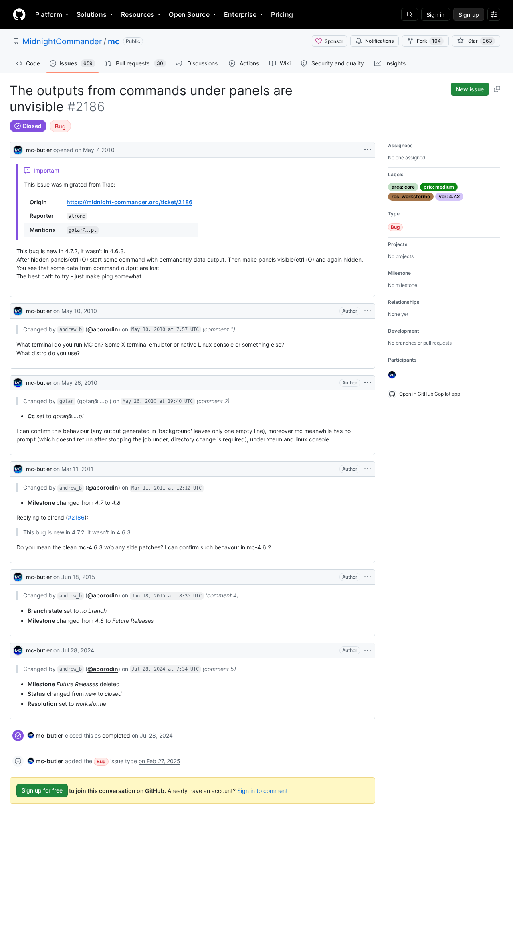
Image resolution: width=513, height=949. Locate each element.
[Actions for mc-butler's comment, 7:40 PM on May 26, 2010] (367, 382)
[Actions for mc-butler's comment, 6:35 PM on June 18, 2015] (367, 577)
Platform (48, 14)
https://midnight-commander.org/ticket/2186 (129, 202)
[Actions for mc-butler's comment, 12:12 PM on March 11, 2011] (367, 469)
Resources (137, 14)
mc (114, 41)
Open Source (189, 14)
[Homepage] (19, 14)
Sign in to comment (262, 790)
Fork (429, 41)
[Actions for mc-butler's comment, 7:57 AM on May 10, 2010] (367, 311)
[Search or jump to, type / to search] (409, 14)
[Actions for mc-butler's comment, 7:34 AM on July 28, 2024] (367, 650)
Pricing (282, 14)
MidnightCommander (62, 41)
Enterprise (240, 14)
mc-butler (39, 149)
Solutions (92, 14)
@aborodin (102, 329)
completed (116, 735)
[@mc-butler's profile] (18, 149)
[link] (45, 735)
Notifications (379, 41)
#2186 (76, 517)
